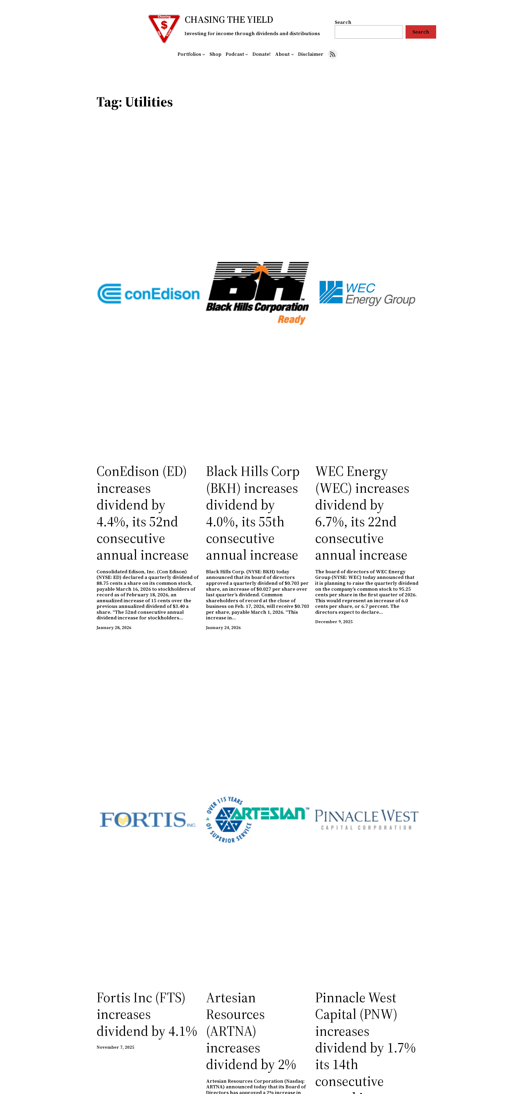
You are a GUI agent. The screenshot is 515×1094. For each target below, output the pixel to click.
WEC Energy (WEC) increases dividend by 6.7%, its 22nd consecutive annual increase (362, 513)
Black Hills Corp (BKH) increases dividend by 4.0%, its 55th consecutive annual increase (253, 513)
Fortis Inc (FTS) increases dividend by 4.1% (147, 1014)
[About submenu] (292, 54)
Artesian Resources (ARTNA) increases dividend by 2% (251, 1031)
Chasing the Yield (229, 19)
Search (343, 22)
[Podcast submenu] (246, 54)
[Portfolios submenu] (203, 54)
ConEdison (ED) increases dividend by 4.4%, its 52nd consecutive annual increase (143, 513)
